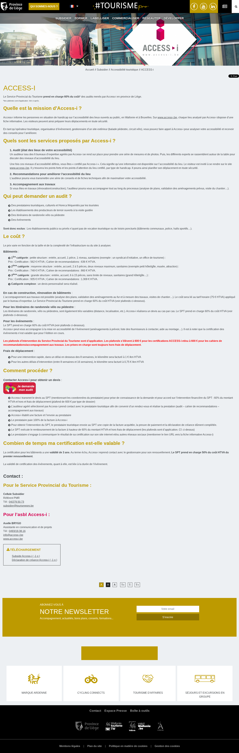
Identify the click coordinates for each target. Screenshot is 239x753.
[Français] (72, 6)
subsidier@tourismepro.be (18, 505)
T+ (137, 584)
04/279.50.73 (16, 501)
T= (122, 584)
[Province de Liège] (87, 726)
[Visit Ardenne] (160, 726)
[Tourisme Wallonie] (113, 726)
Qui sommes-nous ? (44, 6)
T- (130, 584)
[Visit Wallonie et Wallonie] (139, 726)
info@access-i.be (13, 535)
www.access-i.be (167, 117)
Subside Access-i (26, 556)
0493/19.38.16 (17, 531)
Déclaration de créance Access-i (34, 560)
